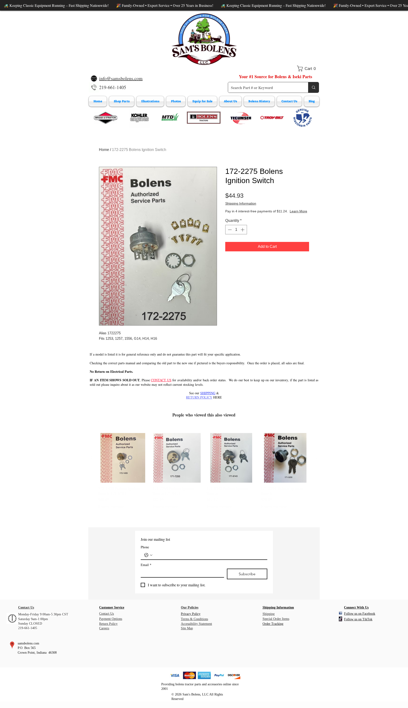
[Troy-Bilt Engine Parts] (272, 117)
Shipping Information (240, 203)
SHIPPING (207, 393)
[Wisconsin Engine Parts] (302, 117)
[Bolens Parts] (204, 118)
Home (104, 150)
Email (146, 565)
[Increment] (243, 229)
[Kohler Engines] (139, 117)
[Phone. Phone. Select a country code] (148, 555)
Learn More (298, 211)
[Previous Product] (91, 457)
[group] (204, 473)
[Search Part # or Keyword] (313, 87)
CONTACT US (161, 380)
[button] (308, 68)
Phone (145, 547)
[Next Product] (317, 457)
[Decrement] (229, 229)
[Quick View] (123, 458)
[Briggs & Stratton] (105, 117)
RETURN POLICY (199, 397)
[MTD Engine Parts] (170, 117)
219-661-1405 (112, 87)
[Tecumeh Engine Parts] (240, 117)
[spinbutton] (236, 229)
